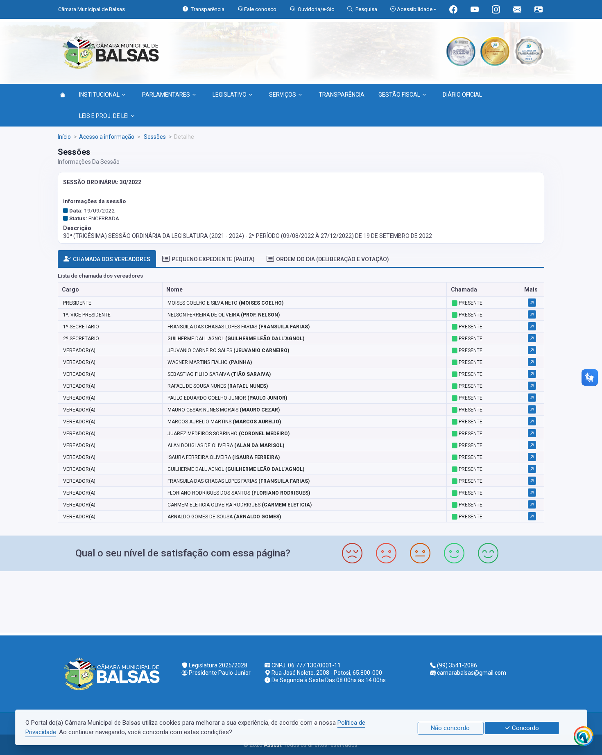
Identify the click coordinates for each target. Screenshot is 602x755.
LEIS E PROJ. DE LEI (104, 116)
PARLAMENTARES (166, 94)
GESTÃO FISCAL (399, 94)
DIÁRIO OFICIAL (462, 94)
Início (64, 136)
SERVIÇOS (282, 94)
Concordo (524, 728)
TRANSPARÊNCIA (341, 94)
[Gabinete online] (538, 10)
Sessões (154, 136)
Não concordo (450, 728)
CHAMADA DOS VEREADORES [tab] (111, 259)
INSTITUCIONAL (99, 94)
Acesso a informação (106, 136)
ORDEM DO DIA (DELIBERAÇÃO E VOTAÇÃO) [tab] (332, 259)
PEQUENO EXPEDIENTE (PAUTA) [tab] (213, 259)
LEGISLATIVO (230, 94)
